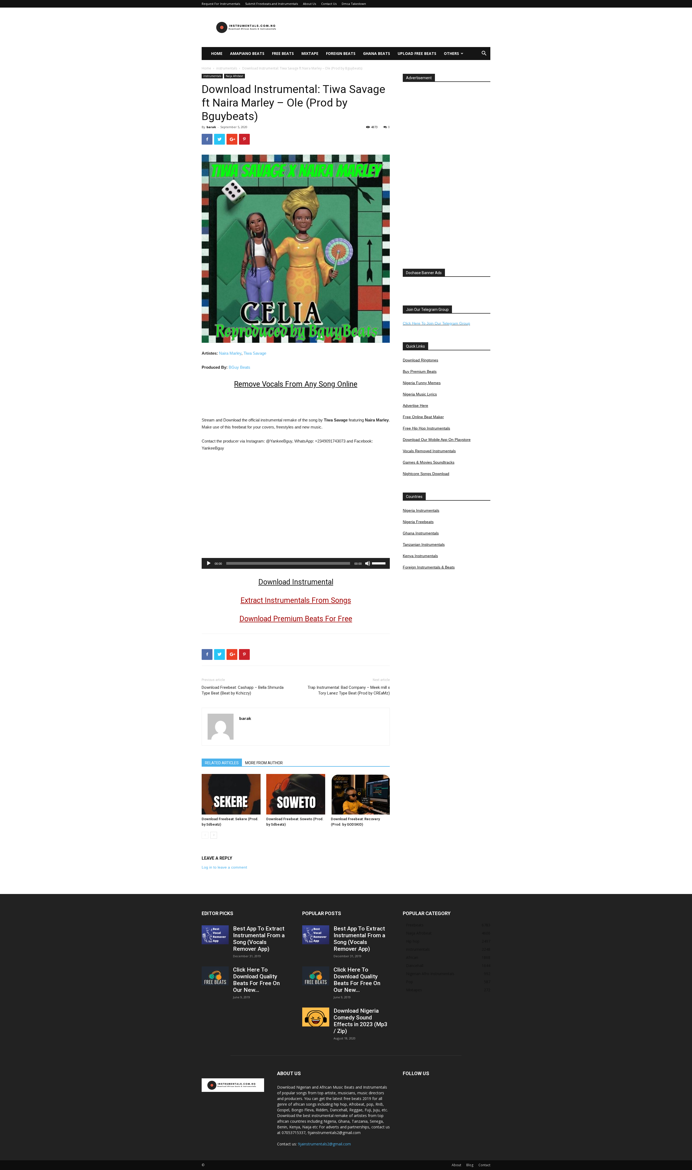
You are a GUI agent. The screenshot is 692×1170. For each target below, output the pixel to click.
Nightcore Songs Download (426, 473)
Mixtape (309, 53)
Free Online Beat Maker (423, 417)
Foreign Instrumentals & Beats (429, 567)
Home (216, 53)
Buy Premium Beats (420, 371)
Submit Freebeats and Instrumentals (271, 4)
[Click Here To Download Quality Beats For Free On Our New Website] (215, 975)
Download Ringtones (420, 360)
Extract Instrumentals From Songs (296, 600)
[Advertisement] (392, 27)
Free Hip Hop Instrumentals (426, 428)
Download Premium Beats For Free (295, 618)
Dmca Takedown (354, 4)
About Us (309, 4)
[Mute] (367, 563)
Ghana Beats (376, 53)
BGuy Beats (239, 367)
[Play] (208, 563)
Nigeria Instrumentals (421, 510)
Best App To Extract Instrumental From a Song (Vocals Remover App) (259, 938)
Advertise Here (415, 405)
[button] (483, 53)
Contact (484, 1165)
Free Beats (283, 53)
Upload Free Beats (417, 53)
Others (451, 53)
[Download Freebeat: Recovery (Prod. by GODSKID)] (360, 794)
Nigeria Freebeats (418, 522)
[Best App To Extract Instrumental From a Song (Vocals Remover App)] (215, 934)
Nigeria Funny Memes (422, 383)
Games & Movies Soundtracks (428, 462)
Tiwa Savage (255, 353)
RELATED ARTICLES (222, 763)
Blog (469, 1165)
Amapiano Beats (247, 53)
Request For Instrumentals (221, 4)
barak (211, 127)
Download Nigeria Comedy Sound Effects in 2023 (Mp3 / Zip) (360, 1021)
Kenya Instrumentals (420, 556)
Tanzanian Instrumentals (424, 544)
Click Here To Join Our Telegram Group (436, 323)
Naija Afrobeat (234, 76)
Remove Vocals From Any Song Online (295, 384)
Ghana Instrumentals (421, 533)
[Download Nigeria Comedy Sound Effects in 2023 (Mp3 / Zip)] (315, 1017)
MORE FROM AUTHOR (264, 763)
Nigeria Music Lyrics (420, 394)
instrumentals (226, 68)
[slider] (379, 563)
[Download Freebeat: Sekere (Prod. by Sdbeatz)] (231, 794)
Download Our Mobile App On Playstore (437, 439)
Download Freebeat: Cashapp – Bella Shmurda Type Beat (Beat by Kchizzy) (243, 690)
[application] (296, 563)
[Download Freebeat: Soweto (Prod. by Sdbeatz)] (295, 794)
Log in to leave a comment (224, 867)
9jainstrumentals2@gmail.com (324, 1143)
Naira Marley (230, 353)
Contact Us (329, 4)
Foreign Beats (340, 53)
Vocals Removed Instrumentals (429, 451)
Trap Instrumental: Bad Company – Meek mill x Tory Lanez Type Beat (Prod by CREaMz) (349, 690)
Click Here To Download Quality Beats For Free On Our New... (256, 979)
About (456, 1165)
